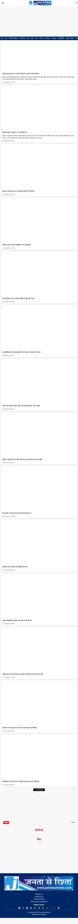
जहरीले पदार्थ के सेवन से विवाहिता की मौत (14, 567)
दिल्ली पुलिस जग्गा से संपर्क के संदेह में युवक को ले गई (18, 298)
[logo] (40, 3)
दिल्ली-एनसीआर (13, 38)
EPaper (53, 38)
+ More (72, 822)
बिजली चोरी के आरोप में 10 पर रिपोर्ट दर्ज (14, 132)
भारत (5, 38)
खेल (36, 38)
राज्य (28, 38)
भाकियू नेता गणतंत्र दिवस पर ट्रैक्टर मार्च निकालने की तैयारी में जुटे (22, 674)
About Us (39, 894)
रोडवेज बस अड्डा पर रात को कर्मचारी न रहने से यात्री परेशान (20, 74)
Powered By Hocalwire (39, 914)
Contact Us (39, 897)
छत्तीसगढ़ (22, 38)
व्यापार (41, 38)
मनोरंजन (47, 38)
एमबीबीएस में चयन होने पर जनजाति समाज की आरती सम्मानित (20, 781)
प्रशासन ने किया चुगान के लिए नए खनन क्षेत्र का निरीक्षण (19, 728)
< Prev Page (39, 790)
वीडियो (6, 823)
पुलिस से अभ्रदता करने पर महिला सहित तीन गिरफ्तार (18, 191)
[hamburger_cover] (3, 2)
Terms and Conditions (39, 901)
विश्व (32, 38)
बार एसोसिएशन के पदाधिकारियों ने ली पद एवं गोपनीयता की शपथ (21, 352)
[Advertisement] (39, 21)
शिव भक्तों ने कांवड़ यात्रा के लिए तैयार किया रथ (16, 513)
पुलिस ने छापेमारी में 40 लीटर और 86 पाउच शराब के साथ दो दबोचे (22, 459)
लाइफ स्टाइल (70, 38)
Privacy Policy (39, 899)
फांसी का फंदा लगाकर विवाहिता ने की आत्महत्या (16, 245)
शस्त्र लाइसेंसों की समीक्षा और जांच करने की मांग (17, 620)
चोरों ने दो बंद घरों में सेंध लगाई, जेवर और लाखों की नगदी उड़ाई (21, 406)
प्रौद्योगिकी (61, 38)
